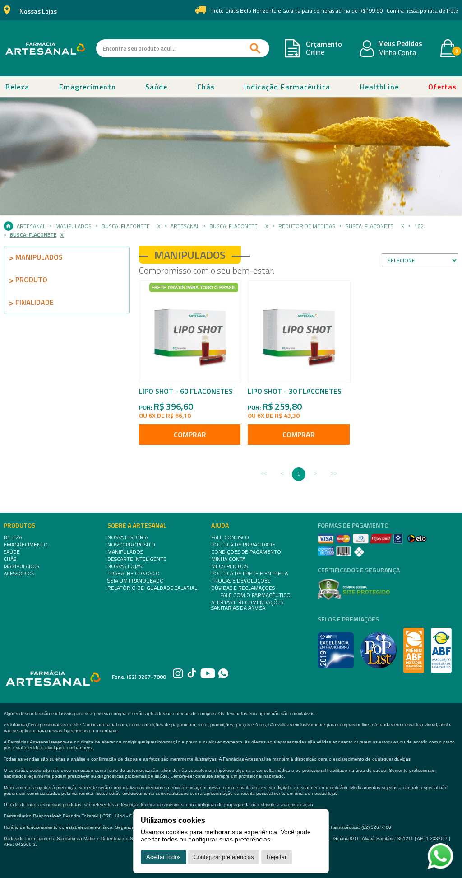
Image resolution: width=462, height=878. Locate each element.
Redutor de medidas (306, 226)
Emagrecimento (87, 86)
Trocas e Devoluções (240, 580)
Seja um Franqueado (135, 580)
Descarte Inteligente (136, 559)
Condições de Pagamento (246, 552)
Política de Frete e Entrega (249, 573)
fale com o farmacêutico (255, 595)
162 (419, 226)
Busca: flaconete (126, 226)
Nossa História (127, 537)
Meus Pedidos (400, 43)
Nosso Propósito (131, 544)
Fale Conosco (230, 537)
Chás (206, 86)
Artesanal (31, 226)
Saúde (156, 86)
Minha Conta (397, 52)
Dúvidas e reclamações (243, 588)
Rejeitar (276, 857)
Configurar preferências (224, 857)
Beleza (17, 86)
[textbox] (182, 48)
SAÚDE (12, 552)
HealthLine (379, 86)
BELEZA (13, 537)
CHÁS (10, 559)
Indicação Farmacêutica (287, 86)
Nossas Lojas (38, 11)
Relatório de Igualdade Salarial (152, 588)
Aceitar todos (163, 857)
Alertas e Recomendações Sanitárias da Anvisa (247, 605)
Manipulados (73, 226)
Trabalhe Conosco (133, 573)
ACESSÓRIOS (19, 573)
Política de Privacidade (243, 544)
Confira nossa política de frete (422, 11)
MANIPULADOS (21, 566)
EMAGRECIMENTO (26, 544)
